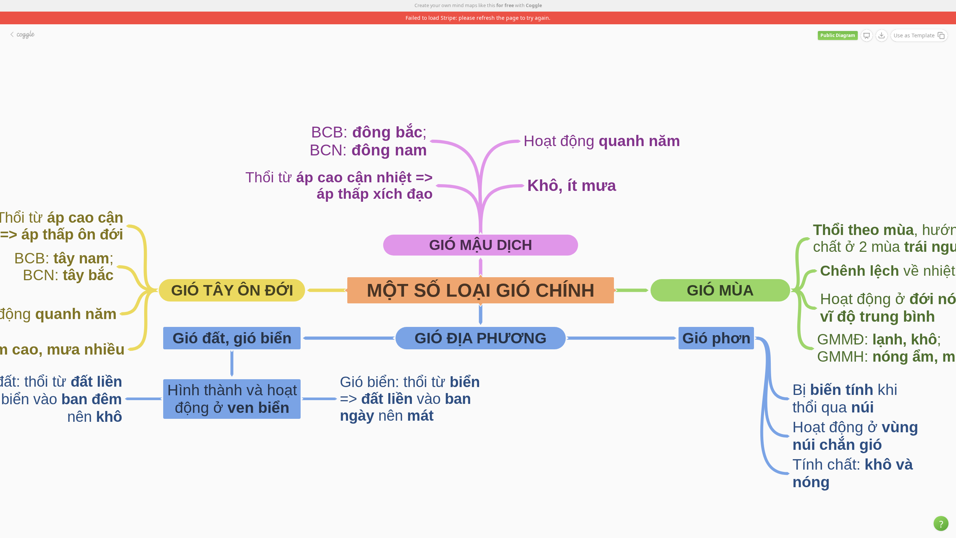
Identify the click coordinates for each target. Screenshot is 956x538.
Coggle (534, 5)
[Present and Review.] (867, 36)
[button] (941, 523)
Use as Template (914, 35)
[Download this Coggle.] (882, 35)
